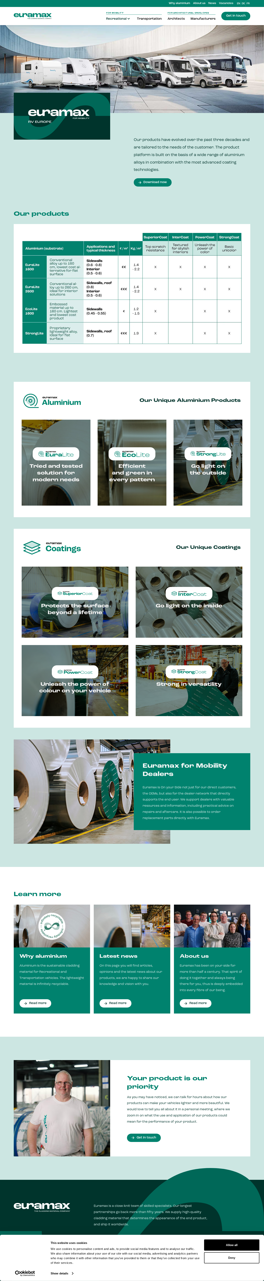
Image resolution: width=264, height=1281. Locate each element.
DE (243, 3)
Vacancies (226, 3)
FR (248, 3)
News (212, 3)
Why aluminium (179, 3)
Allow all (232, 1245)
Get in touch (236, 15)
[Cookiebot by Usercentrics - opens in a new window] (25, 1273)
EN (238, 3)
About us (199, 3)
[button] (118, 19)
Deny (231, 1257)
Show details (59, 1273)
